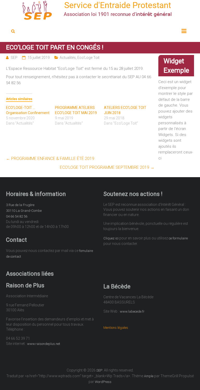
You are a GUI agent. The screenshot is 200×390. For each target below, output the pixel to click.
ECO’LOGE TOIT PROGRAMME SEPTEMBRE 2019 (107, 167)
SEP (14, 57)
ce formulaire (178, 238)
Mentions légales (115, 328)
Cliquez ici (110, 238)
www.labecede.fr (132, 311)
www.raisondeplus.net (43, 344)
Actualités (68, 57)
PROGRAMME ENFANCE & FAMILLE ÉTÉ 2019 (50, 158)
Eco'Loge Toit (88, 57)
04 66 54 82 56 (16, 216)
